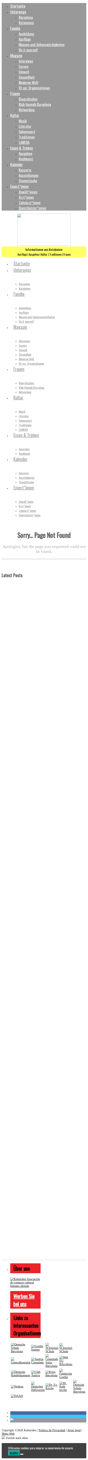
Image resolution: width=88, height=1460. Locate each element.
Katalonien (26, 22)
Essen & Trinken (21, 148)
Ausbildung (26, 33)
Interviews (26, 61)
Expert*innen (19, 186)
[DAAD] (17, 1396)
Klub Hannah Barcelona (35, 104)
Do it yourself (28, 50)
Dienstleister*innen (32, 208)
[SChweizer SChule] (52, 1351)
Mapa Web (8, 1433)
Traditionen (27, 137)
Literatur (25, 126)
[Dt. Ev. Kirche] (52, 1388)
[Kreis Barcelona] (52, 1375)
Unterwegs (18, 12)
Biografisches (28, 99)
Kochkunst (26, 158)
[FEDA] (65, 1351)
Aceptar (14, 1453)
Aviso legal (74, 1430)
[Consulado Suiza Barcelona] (52, 1366)
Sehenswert (27, 131)
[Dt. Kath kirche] (65, 1390)
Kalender (16, 164)
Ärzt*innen (26, 197)
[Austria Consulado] (38, 1362)
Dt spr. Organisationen (34, 87)
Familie (15, 28)
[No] (21, 1454)
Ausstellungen (28, 175)
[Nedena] (17, 1386)
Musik (23, 121)
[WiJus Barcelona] (79, 1391)
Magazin (16, 55)
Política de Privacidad (52, 1430)
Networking (27, 109)
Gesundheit (27, 77)
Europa (23, 66)
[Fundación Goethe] (65, 1377)
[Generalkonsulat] (20, 1362)
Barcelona (26, 17)
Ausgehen (25, 153)
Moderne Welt (28, 82)
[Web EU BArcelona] (65, 1364)
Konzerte (25, 170)
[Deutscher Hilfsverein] (38, 1390)
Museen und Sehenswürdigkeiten (42, 44)
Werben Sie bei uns (24, 1300)
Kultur (14, 115)
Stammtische (28, 180)
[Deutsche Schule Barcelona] (20, 1351)
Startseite (17, 6)
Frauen (15, 93)
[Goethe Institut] (38, 1349)
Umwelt (24, 71)
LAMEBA (24, 142)
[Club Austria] (38, 1375)
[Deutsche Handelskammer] (20, 1375)
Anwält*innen (28, 192)
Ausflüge (25, 39)
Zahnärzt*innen (30, 202)
